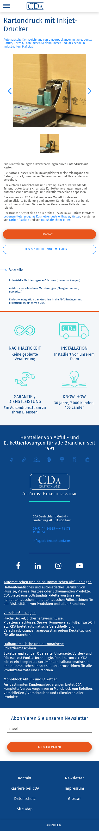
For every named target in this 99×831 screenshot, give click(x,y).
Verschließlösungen (20, 613)
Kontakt (47, 234)
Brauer (65, 216)
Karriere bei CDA (25, 788)
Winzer (76, 216)
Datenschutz (25, 798)
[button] (9, 90)
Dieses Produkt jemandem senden (46, 249)
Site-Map (25, 809)
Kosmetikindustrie (48, 216)
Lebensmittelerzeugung (19, 216)
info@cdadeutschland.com (52, 541)
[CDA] (35, 6)
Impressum (74, 788)
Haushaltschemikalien (56, 220)
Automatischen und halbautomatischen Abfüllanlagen (48, 582)
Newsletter (74, 778)
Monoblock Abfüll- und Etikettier (30, 679)
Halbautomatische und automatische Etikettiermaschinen (34, 646)
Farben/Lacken (19, 220)
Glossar (74, 798)
